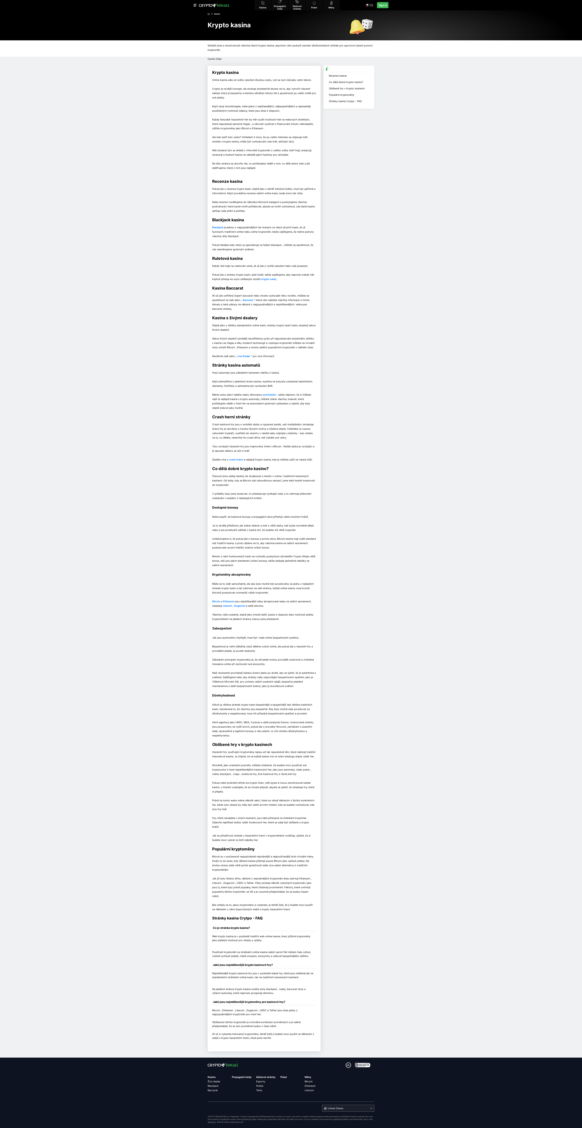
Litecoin (228, 605)
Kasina (212, 1077)
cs (371, 5)
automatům (269, 394)
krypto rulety (269, 279)
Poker (283, 1077)
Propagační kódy (241, 1077)
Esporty (260, 1081)
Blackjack (218, 227)
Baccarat (248, 300)
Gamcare (212, 1122)
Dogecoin (240, 605)
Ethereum (229, 601)
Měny (308, 1077)
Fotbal (259, 1085)
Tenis (259, 1090)
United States (335, 1108)
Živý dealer (214, 1081)
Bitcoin (216, 601)
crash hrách (236, 459)
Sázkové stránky (265, 1077)
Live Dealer (243, 356)
